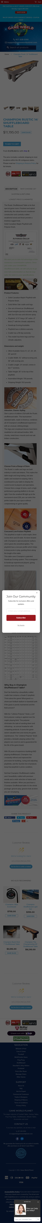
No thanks (21, 625)
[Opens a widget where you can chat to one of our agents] (27, 1210)
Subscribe (21, 618)
